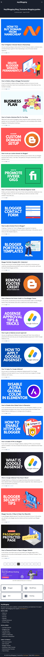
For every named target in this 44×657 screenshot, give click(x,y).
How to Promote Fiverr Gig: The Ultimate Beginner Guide (18, 189)
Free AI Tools (5, 650)
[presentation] (22, 31)
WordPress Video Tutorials (8, 647)
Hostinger (25, 655)
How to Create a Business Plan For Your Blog (15, 117)
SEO (7, 197)
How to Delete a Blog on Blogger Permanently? (15, 81)
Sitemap (4, 618)
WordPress (9, 413)
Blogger (8, 161)
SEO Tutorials (5, 643)
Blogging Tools (6, 629)
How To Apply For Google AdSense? (12, 369)
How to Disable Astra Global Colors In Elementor (16, 405)
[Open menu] (42, 2)
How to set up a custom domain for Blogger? (15, 153)
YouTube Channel (6, 627)
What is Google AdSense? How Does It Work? (15, 478)
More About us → (24, 608)
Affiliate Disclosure (7, 620)
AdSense (8, 377)
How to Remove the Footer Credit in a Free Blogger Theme (19, 298)
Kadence (37, 655)
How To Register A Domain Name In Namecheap (16, 45)
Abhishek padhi (19, 12)
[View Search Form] (1, 2)
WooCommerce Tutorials (8, 649)
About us (4, 613)
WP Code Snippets (7, 642)
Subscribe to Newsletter (8, 636)
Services (4, 616)
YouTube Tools (5, 631)
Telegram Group (6, 633)
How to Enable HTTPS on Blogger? (12, 441)
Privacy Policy (5, 622)
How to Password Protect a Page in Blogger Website (17, 550)
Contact (4, 615)
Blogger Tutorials (6, 645)
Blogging (8, 125)
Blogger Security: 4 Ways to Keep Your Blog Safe (16, 514)
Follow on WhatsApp (7, 634)
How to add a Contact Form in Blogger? (13, 226)
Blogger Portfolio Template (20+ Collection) (14, 262)
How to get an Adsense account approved (14, 333)
